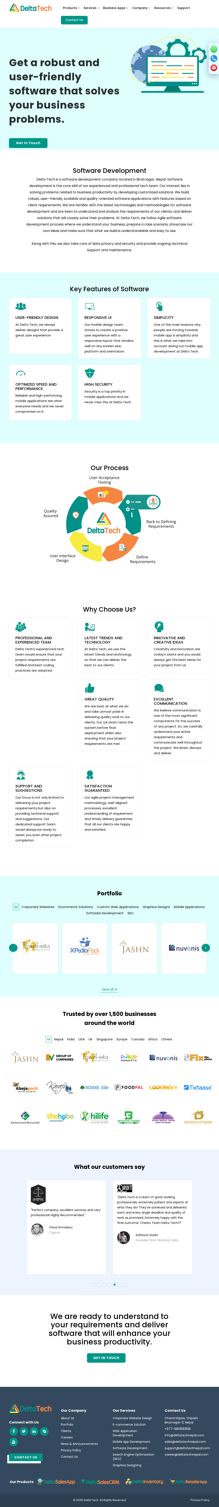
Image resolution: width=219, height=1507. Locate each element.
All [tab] (16, 907)
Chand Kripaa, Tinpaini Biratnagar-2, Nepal (181, 1420)
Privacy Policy (71, 1450)
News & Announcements (79, 1444)
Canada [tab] (137, 1039)
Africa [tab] (152, 1039)
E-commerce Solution (129, 1424)
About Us (67, 1418)
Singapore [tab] (104, 1039)
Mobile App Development (131, 1442)
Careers (67, 1437)
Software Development (130, 1448)
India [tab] (71, 1039)
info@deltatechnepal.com (184, 1435)
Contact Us (74, 20)
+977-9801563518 (178, 1429)
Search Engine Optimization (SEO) (133, 1456)
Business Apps (114, 8)
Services (90, 8)
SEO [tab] (130, 913)
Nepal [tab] (58, 1039)
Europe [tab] (122, 1039)
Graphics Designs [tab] (156, 907)
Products (70, 8)
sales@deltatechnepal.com (185, 1442)
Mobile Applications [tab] (189, 907)
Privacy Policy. (200, 1500)
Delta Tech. (91, 1500)
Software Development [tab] (105, 913)
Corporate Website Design (132, 1418)
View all (107, 989)
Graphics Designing (127, 1465)
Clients (66, 1431)
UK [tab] (91, 1039)
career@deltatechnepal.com (186, 1454)
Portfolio (67, 1424)
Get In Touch (28, 143)
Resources (163, 8)
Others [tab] (166, 1039)
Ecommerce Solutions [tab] (75, 907)
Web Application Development (125, 1433)
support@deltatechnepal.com (187, 1448)
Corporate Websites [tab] (38, 907)
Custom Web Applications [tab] (118, 907)
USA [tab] (81, 1039)
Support (183, 8)
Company (140, 8)
